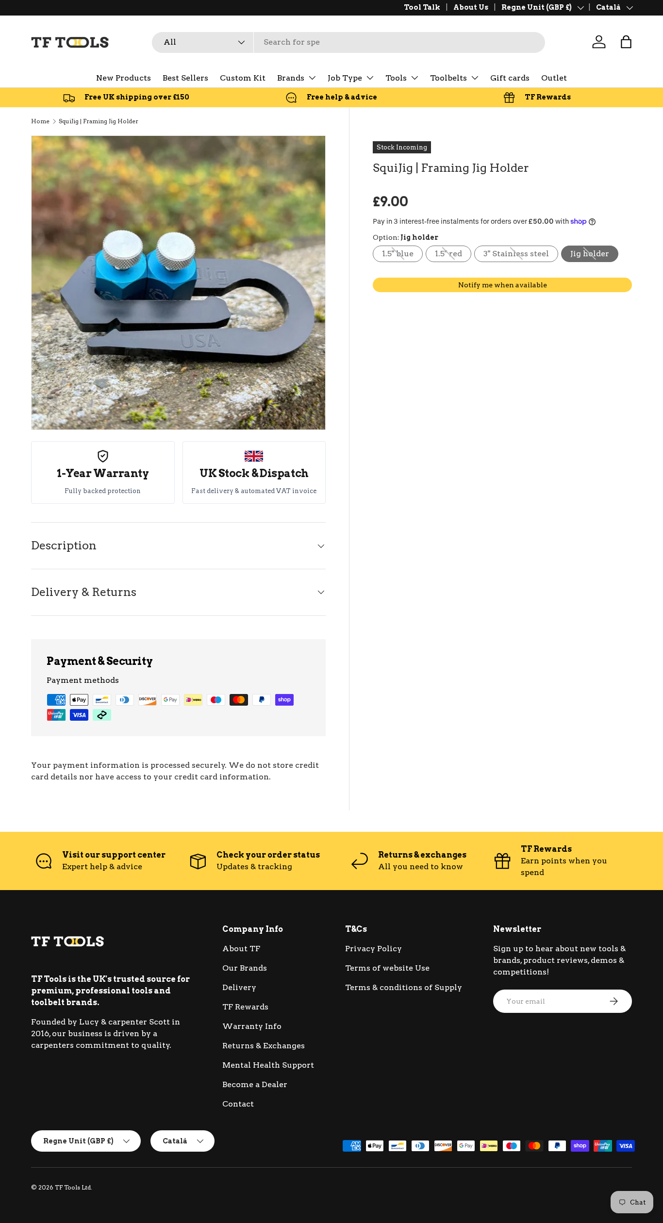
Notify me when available (502, 284)
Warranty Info (252, 1026)
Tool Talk (422, 7)
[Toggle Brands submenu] (312, 77)
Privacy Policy (373, 948)
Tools (396, 78)
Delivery (239, 987)
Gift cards (510, 78)
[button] (626, 41)
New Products (123, 78)
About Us (470, 7)
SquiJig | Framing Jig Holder (98, 121)
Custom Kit (242, 78)
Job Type (345, 78)
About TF (241, 948)
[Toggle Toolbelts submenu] (475, 77)
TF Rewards (245, 1006)
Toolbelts (448, 78)
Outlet (554, 78)
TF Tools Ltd (73, 1187)
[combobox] (348, 42)
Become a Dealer (254, 1084)
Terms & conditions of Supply (403, 987)
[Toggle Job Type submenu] (370, 77)
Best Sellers (185, 78)
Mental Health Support (268, 1065)
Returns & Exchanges (263, 1045)
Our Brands (244, 968)
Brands (290, 78)
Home (40, 121)
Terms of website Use (387, 968)
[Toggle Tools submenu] (414, 77)
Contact (238, 1103)
